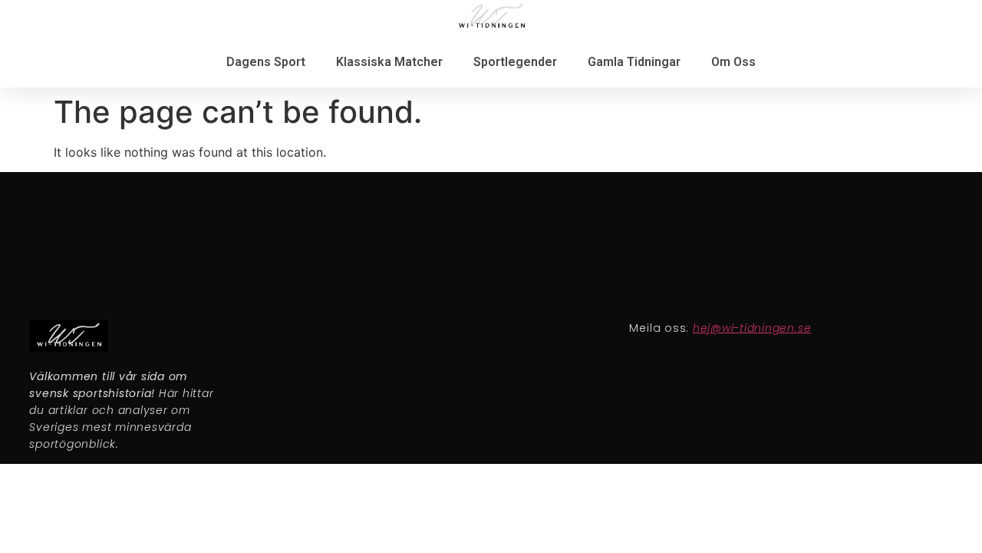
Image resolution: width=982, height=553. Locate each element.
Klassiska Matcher (389, 62)
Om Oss (733, 62)
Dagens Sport (265, 62)
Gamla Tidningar (634, 62)
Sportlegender (515, 62)
